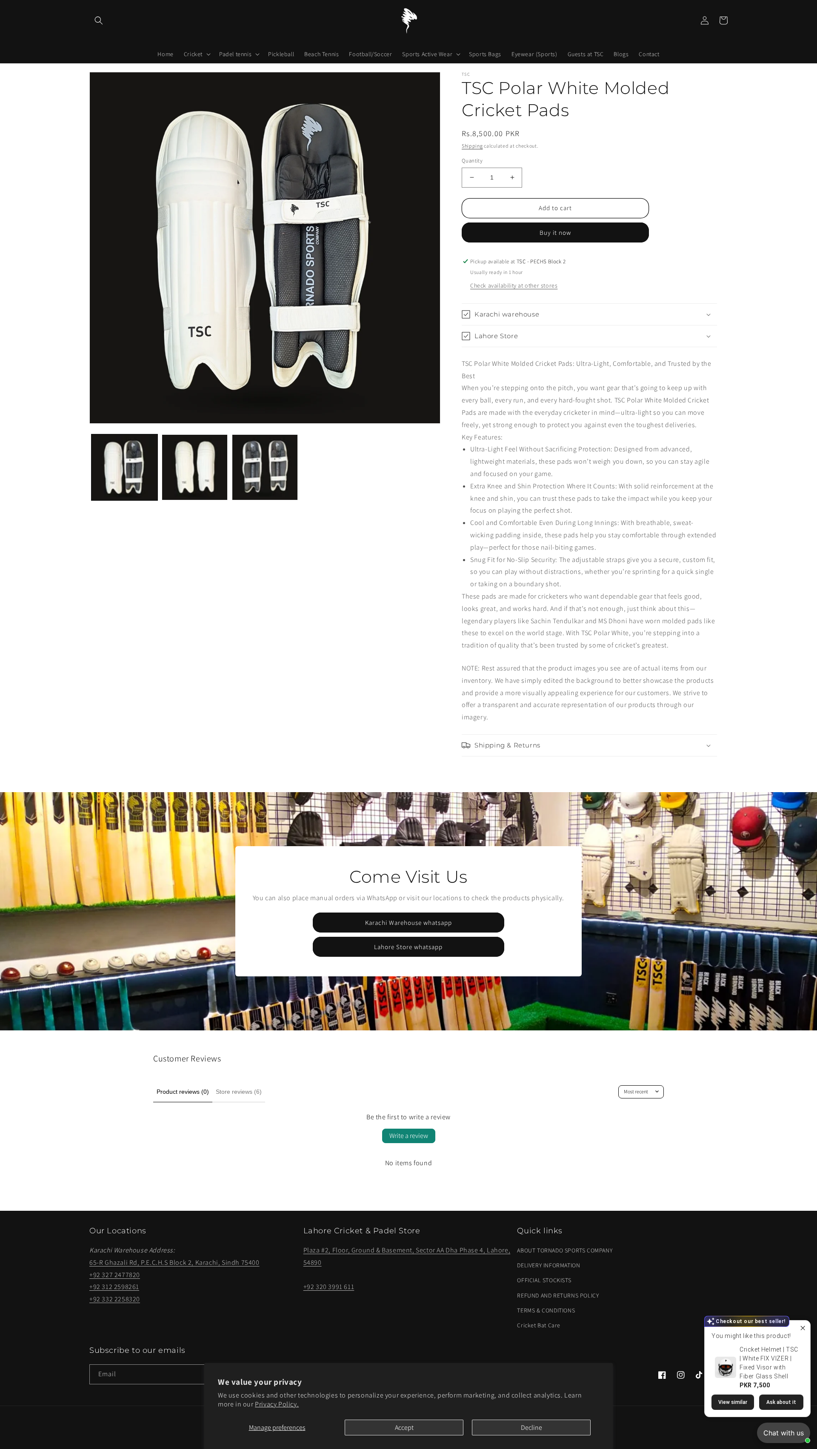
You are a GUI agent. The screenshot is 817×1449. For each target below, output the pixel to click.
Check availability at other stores (513, 285)
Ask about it (781, 1402)
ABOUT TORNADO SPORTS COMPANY (564, 1250)
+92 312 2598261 (114, 1286)
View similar (732, 1402)
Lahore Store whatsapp (408, 947)
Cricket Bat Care (538, 1325)
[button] (98, 20)
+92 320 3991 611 (328, 1286)
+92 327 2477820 (114, 1274)
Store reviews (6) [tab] (239, 1091)
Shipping (472, 146)
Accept (404, 1427)
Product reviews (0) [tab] (183, 1091)
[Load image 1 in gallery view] (124, 467)
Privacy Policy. (277, 1404)
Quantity (472, 160)
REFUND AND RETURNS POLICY (558, 1295)
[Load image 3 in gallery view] (265, 467)
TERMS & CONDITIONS (546, 1310)
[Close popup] (803, 1328)
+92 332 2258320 (114, 1299)
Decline (531, 1427)
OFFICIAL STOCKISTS (544, 1280)
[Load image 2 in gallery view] (195, 467)
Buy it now (555, 232)
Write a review (408, 1135)
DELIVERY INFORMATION (548, 1265)
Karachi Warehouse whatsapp (408, 922)
